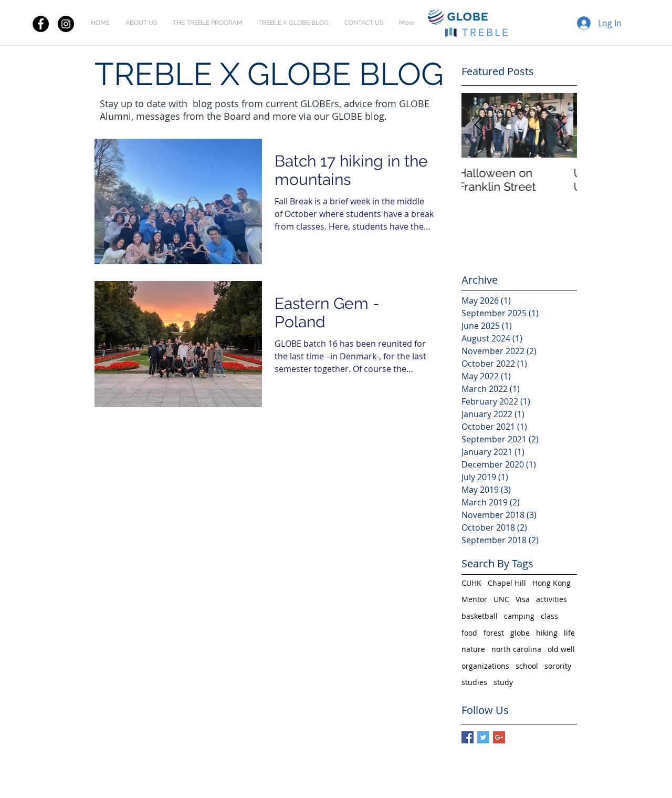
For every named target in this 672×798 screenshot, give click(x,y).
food (469, 633)
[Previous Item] (478, 125)
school (527, 666)
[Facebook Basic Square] (467, 737)
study (503, 682)
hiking (547, 633)
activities (551, 599)
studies (474, 682)
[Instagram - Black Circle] (66, 24)
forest (494, 633)
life (569, 633)
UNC (501, 599)
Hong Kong (551, 583)
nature (473, 649)
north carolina (516, 649)
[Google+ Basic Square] (499, 737)
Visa (523, 599)
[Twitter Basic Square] (483, 737)
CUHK (471, 583)
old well (561, 649)
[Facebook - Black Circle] (41, 24)
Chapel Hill (507, 583)
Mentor (474, 599)
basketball (479, 616)
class (549, 616)
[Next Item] (560, 125)
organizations (485, 666)
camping (519, 616)
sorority (557, 666)
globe (520, 633)
